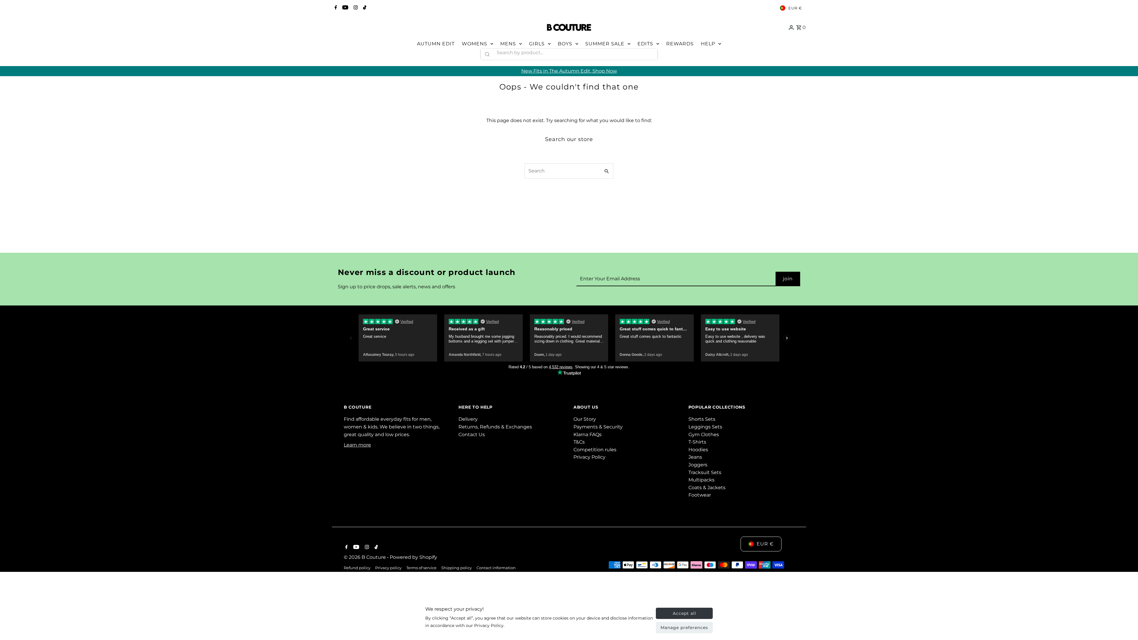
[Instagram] (355, 8)
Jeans (695, 457)
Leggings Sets (705, 427)
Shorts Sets (701, 419)
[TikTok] (364, 8)
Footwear (699, 495)
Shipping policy (456, 567)
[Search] (650, 52)
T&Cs (579, 442)
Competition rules (594, 449)
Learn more (357, 445)
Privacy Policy (589, 457)
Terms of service (421, 567)
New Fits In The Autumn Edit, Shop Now (569, 71)
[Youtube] (344, 8)
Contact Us (471, 434)
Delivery (468, 419)
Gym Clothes (703, 434)
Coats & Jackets (706, 487)
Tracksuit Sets (704, 472)
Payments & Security (598, 427)
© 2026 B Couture (365, 557)
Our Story (584, 419)
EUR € (795, 8)
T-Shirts (697, 442)
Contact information (496, 567)
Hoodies (698, 449)
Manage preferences (684, 627)
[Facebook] (335, 8)
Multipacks (701, 480)
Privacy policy (388, 567)
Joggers (697, 465)
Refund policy (357, 567)
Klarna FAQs (587, 434)
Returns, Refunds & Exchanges (495, 427)
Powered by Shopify (413, 557)
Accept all (684, 613)
